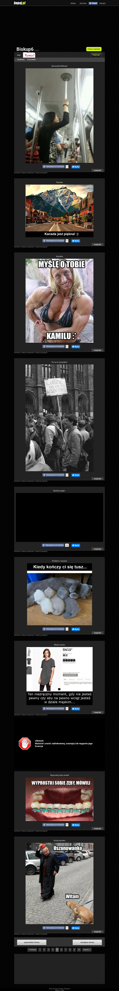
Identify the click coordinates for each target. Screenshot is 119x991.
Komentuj (17, 173)
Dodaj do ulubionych (27, 173)
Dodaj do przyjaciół (41, 173)
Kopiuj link (97, 170)
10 (79, 950)
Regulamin (67, 988)
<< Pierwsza (32, 950)
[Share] (53, 166)
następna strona (87, 942)
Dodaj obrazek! (53, 988)
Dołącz (102, 3)
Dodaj (73, 3)
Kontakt (60, 988)
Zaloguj (83, 3)
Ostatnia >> (86, 950)
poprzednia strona (31, 942)
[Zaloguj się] (93, 3)
